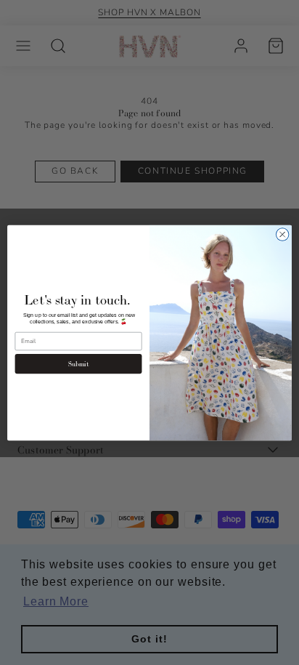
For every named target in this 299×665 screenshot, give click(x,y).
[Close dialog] (282, 234)
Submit (78, 363)
